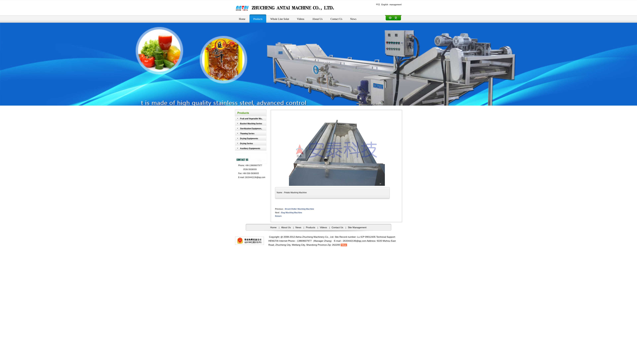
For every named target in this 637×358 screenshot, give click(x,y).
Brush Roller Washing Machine (299, 209)
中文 (378, 4)
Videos (323, 227)
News (298, 227)
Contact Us (337, 227)
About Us (286, 227)
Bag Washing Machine (291, 212)
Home (273, 227)
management (395, 4)
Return (278, 216)
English (384, 4)
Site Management (357, 227)
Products (310, 227)
